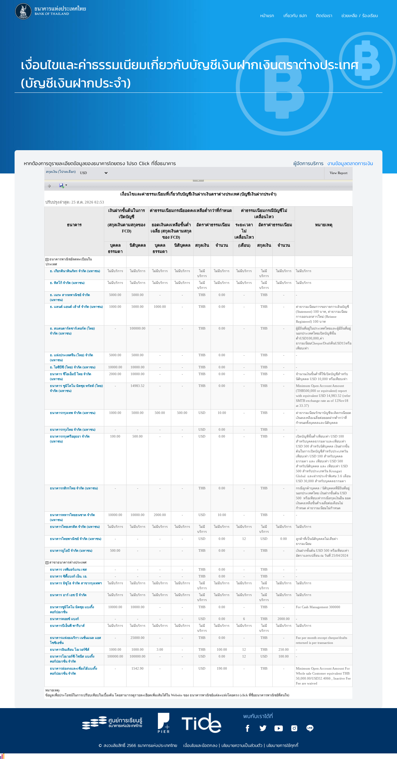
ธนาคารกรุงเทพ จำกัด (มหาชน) (153, 413)
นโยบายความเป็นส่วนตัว (241, 745)
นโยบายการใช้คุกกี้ (282, 745)
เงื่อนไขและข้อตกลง (200, 745)
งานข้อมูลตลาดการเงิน (350, 163)
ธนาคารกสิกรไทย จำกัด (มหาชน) (154, 488)
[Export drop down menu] (63, 185)
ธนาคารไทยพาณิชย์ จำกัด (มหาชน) (155, 539)
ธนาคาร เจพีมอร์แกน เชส (151, 569)
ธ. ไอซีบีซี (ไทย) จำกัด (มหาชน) (151, 367)
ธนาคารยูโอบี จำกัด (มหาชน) (152, 550)
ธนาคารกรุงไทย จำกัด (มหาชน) (153, 429)
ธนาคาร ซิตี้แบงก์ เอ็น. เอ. (149, 576)
